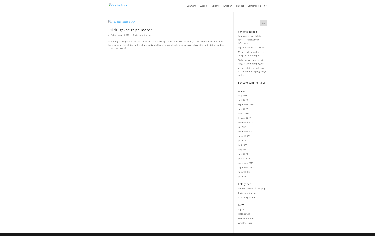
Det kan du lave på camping (251, 188)
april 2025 (243, 100)
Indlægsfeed (244, 213)
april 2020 (243, 154)
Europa (203, 6)
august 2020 (244, 136)
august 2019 (244, 172)
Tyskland (215, 6)
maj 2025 (242, 95)
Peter (113, 35)
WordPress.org (245, 223)
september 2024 (246, 104)
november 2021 (245, 122)
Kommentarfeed (246, 218)
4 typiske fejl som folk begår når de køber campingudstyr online (252, 71)
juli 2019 (242, 176)
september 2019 (246, 167)
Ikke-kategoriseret (246, 197)
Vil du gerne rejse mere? (130, 30)
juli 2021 (242, 127)
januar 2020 (244, 158)
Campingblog (254, 6)
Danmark (191, 6)
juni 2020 (242, 145)
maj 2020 (242, 149)
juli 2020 (242, 140)
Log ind (241, 209)
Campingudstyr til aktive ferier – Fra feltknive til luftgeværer (250, 40)
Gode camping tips (142, 35)
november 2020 (245, 131)
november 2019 (245, 163)
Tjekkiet (240, 6)
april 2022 (243, 109)
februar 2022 (244, 118)
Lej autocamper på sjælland (251, 47)
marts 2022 (243, 113)
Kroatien (227, 6)
